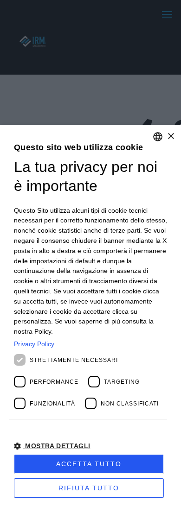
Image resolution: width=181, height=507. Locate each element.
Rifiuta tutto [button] (88, 488)
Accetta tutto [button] (89, 464)
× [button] (170, 136)
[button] (90, 445)
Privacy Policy (34, 344)
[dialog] (90, 316)
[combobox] (157, 136)
